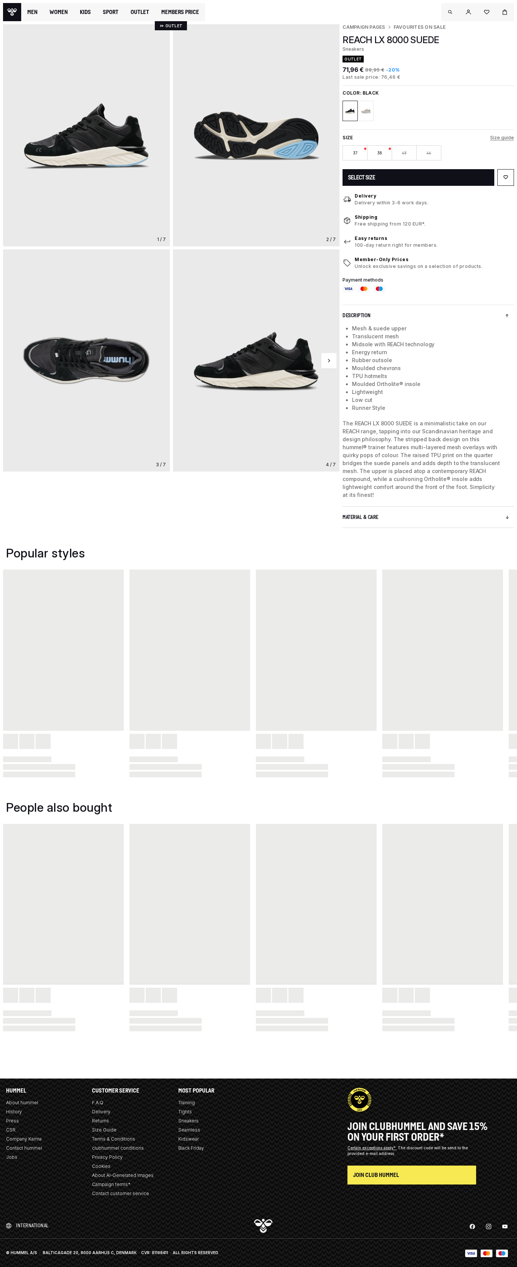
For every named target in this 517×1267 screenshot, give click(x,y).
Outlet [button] (140, 12)
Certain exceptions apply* (372, 1148)
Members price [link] (180, 12)
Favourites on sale (419, 27)
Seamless (189, 1130)
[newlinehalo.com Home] (12, 12)
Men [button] (32, 12)
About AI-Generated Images (123, 1175)
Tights (185, 1111)
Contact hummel (24, 1148)
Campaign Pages (364, 27)
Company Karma (24, 1139)
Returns (100, 1121)
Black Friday (191, 1148)
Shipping (366, 217)
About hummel (22, 1102)
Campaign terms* (111, 1184)
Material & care (360, 517)
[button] (450, 12)
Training (186, 1102)
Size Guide (104, 1130)
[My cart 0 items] (505, 12)
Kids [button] (85, 12)
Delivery (365, 196)
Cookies (101, 1166)
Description (357, 315)
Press (12, 1121)
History (14, 1111)
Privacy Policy (107, 1157)
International (32, 1225)
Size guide (502, 137)
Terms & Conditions (113, 1139)
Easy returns (371, 238)
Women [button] (59, 12)
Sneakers (188, 1121)
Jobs (11, 1157)
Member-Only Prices (381, 259)
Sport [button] (110, 12)
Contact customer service (120, 1193)
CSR (11, 1130)
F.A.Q (97, 1102)
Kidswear (188, 1139)
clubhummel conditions (118, 1148)
